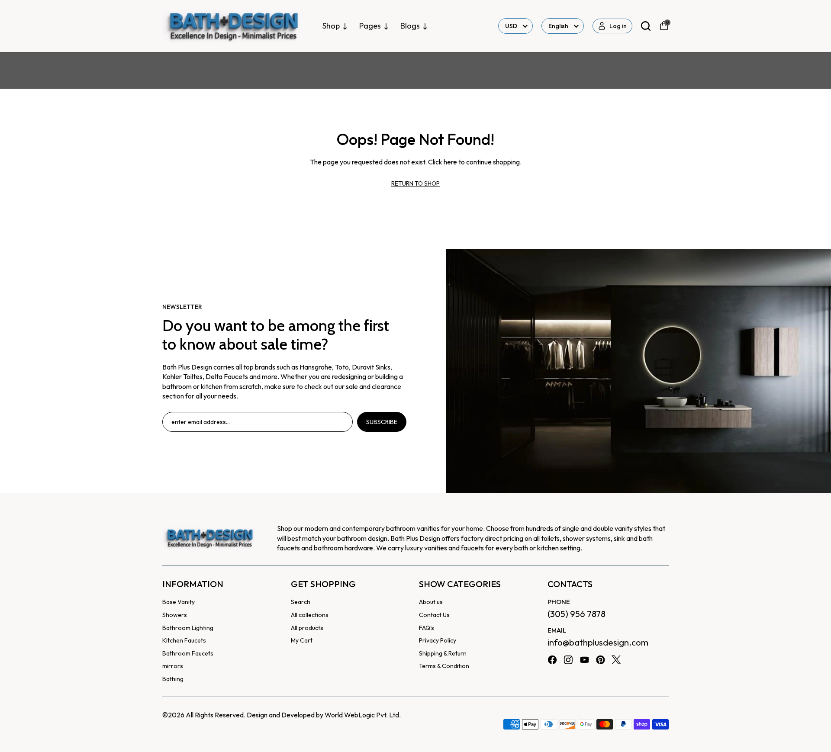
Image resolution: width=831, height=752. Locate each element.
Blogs (410, 26)
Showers (174, 615)
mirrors (172, 666)
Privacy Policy (437, 640)
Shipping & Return (443, 653)
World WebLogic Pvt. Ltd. (363, 714)
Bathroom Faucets (187, 653)
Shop (331, 26)
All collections (310, 615)
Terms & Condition (444, 666)
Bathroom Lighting (187, 628)
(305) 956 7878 (577, 613)
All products (307, 628)
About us (431, 602)
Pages (370, 26)
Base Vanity (178, 602)
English (558, 26)
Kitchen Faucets (184, 640)
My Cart (301, 640)
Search (300, 602)
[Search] (646, 26)
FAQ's (426, 628)
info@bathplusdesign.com (598, 642)
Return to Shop (415, 183)
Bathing (173, 679)
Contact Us (434, 615)
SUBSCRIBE (381, 422)
